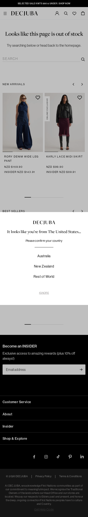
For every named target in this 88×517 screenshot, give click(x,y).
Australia (44, 256)
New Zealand (44, 266)
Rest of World (44, 276)
